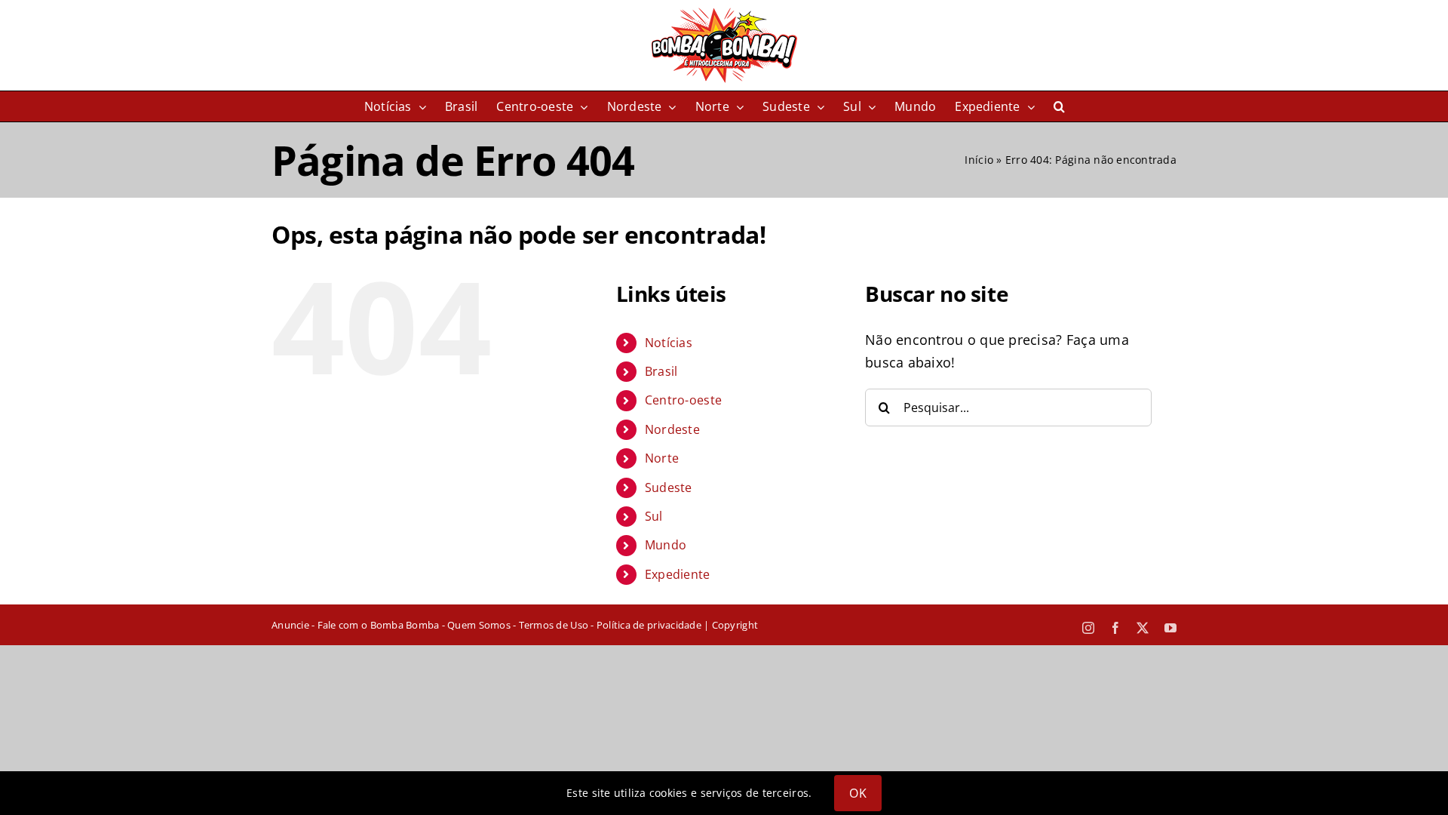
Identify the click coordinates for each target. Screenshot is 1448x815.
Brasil (661, 371)
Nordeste (672, 429)
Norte (662, 458)
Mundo (665, 545)
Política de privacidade (649, 625)
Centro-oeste (683, 400)
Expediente (677, 574)
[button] (1059, 106)
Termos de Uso (553, 625)
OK (857, 793)
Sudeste (668, 487)
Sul (654, 516)
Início (979, 159)
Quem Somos (479, 625)
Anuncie (290, 625)
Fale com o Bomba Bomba (379, 625)
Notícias (668, 342)
